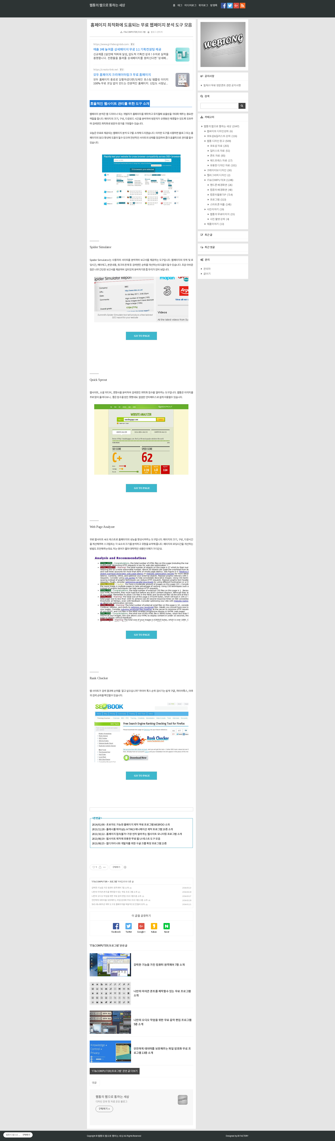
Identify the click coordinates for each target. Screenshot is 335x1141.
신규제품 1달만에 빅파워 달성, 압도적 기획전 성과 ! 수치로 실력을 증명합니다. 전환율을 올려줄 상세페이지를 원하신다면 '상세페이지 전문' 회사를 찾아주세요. (131, 56)
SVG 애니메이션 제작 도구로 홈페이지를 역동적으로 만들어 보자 (118, 904)
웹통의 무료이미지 (222, 214)
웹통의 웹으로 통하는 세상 (107, 5)
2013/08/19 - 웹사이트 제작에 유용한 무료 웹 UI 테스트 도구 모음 (126, 838)
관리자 (207, 269)
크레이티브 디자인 (219, 170)
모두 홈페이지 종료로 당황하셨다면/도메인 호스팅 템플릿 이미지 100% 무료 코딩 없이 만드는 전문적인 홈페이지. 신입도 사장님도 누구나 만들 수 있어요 (131, 81)
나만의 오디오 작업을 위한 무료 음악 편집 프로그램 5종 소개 (116, 896)
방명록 (213, 5)
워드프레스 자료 (221, 160)
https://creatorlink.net (105, 69)
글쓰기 (207, 273)
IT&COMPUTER (99, 881)
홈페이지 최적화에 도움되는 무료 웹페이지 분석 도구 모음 (141, 25)
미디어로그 (190, 5)
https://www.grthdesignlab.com (111, 44)
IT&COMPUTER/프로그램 (135, 32)
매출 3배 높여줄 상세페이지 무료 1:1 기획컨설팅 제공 (127, 49)
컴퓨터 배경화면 (221, 190)
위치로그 (203, 5)
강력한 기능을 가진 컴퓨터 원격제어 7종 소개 (110, 888)
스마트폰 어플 (220, 204)
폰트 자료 (217, 155)
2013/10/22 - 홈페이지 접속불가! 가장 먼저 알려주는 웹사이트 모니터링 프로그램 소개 (137, 834)
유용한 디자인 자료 (223, 165)
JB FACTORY (242, 1135)
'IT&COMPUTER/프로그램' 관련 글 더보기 (115, 1071)
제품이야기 (215, 224)
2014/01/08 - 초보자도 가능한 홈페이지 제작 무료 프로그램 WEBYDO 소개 (131, 824)
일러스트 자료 (220, 150)
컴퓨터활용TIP (221, 194)
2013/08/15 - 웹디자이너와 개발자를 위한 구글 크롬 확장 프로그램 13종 (129, 843)
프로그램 (113, 881)
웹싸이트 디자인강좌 (219, 131)
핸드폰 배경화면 (221, 185)
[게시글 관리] (104, 867)
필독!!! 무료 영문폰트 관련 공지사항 (222, 85)
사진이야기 (215, 209)
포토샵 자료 (219, 146)
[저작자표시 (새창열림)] (124, 867)
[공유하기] (100, 867)
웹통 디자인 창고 (218, 141)
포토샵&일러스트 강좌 (221, 136)
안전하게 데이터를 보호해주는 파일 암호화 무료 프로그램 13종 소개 (119, 900)
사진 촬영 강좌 (219, 219)
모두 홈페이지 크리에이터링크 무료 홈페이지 (122, 75)
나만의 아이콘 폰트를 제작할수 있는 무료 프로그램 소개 (114, 892)
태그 (180, 5)
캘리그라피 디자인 (218, 175)
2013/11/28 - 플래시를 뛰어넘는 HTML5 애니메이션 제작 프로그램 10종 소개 (132, 829)
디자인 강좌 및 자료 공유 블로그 (111, 1101)
